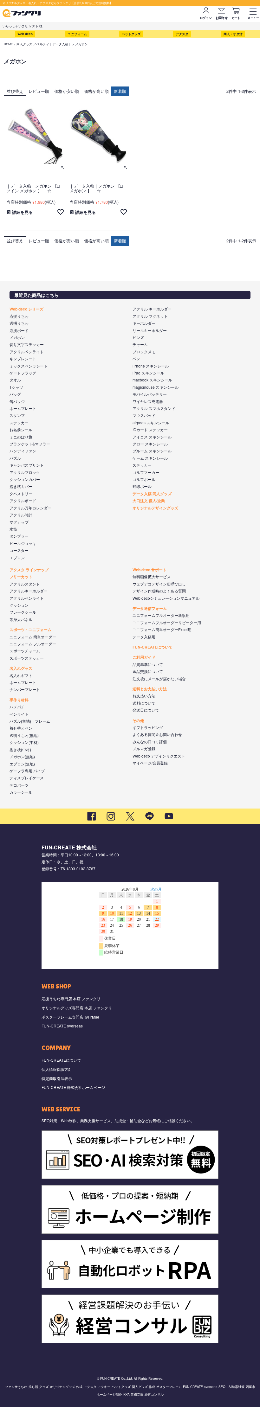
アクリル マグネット (150, 316)
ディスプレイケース (27, 777)
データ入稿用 (144, 636)
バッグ (15, 394)
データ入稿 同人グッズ (152, 493)
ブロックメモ (144, 351)
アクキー (104, 1387)
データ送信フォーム (150, 608)
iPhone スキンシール (151, 365)
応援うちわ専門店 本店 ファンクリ (71, 998)
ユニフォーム (77, 34)
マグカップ (19, 522)
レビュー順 (39, 91)
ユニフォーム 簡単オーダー (33, 636)
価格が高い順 (96, 91)
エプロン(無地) (22, 763)
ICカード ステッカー (150, 429)
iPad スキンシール (148, 372)
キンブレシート (23, 358)
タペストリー (21, 493)
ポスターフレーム (169, 1387)
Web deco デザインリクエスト (159, 755)
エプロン (17, 557)
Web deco (25, 34)
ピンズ (138, 337)
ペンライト (19, 714)
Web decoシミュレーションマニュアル (166, 598)
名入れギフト (21, 675)
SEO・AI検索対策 (231, 1387)
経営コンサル (154, 1394)
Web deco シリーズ (26, 309)
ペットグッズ (131, 34)
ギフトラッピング (148, 727)
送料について (144, 703)
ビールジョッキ (23, 543)
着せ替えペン (21, 728)
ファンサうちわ (16, 1387)
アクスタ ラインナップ (29, 569)
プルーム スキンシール (152, 450)
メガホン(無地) (22, 756)
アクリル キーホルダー (152, 308)
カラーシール (21, 792)
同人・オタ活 (233, 34)
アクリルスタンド (25, 583)
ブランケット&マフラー (30, 443)
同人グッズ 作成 (143, 1387)
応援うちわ (19, 316)
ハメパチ (17, 706)
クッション (19, 605)
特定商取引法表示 (57, 1078)
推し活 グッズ (39, 1387)
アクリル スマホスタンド (154, 408)
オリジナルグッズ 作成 (66, 1387)
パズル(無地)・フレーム (30, 721)
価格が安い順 (66, 91)
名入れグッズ (21, 668)
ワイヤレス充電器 (148, 401)
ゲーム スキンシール (150, 458)
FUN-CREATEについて (152, 647)
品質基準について (148, 664)
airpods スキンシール (151, 422)
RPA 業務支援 (133, 1394)
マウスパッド (144, 415)
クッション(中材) (24, 742)
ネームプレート (23, 408)
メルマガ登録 (144, 748)
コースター (19, 550)
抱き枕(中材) (20, 749)
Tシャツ (16, 387)
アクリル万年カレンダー (30, 507)
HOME (8, 44)
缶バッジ (17, 401)
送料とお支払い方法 (150, 689)
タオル (15, 379)
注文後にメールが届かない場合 (159, 678)
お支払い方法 (144, 695)
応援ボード (19, 330)
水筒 (13, 529)
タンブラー (19, 536)
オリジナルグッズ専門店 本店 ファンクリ (77, 1007)
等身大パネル (21, 619)
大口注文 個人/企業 (149, 500)
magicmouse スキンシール (156, 387)
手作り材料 (19, 700)
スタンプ (17, 415)
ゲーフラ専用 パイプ (27, 770)
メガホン (17, 337)
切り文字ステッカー (27, 344)
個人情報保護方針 (57, 1069)
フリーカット (21, 576)
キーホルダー (144, 323)
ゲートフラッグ (23, 372)
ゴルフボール (144, 479)
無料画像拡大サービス (152, 576)
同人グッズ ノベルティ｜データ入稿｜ (43, 44)
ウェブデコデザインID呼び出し (159, 583)
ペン (136, 358)
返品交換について (148, 671)
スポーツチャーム (25, 650)
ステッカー (19, 422)
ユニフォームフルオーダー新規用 (161, 615)
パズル (15, 458)
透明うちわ (19, 323)
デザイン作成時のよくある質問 (159, 590)
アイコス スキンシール (152, 436)
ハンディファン (23, 450)
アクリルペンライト (27, 351)
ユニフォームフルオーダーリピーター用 (167, 622)
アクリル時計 (21, 514)
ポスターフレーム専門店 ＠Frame (70, 1017)
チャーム (140, 344)
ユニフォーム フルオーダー (33, 643)
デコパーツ (19, 785)
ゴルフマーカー (146, 472)
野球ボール (142, 486)
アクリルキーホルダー (29, 590)
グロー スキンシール (150, 443)
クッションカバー (25, 479)
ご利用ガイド (144, 657)
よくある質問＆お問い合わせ (157, 734)
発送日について (146, 710)
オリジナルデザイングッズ (155, 508)
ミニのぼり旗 (21, 436)
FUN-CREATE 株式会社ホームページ (73, 1087)
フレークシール (23, 612)
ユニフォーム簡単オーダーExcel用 (162, 629)
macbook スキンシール (152, 379)
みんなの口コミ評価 (150, 741)
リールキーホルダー (150, 330)
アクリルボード (23, 500)
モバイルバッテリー (150, 394)
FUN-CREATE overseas (62, 1025)
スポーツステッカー (27, 658)
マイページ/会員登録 (150, 762)
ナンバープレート (25, 689)
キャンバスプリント (27, 465)
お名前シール (21, 429)
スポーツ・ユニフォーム (30, 629)
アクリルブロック (25, 472)
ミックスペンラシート (29, 365)
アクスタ (182, 34)
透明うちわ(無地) (24, 735)
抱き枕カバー (21, 486)
